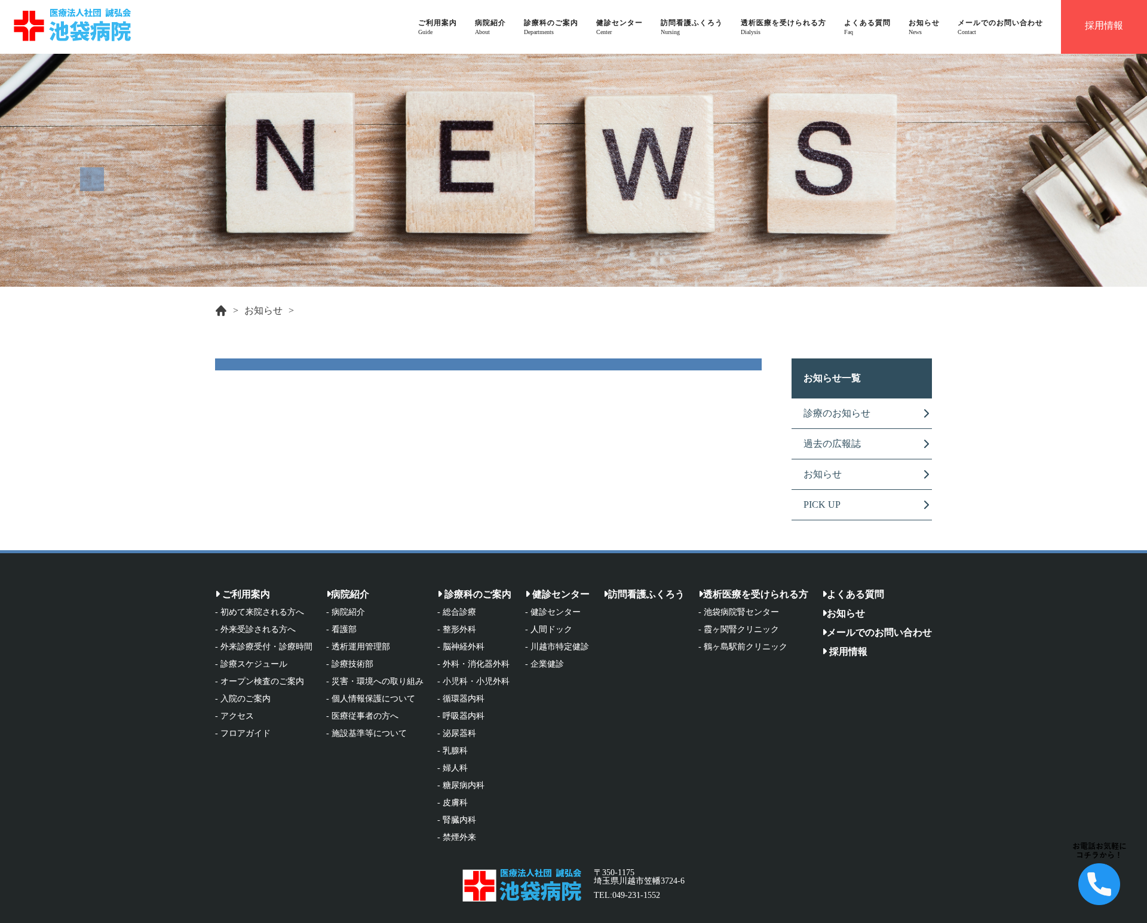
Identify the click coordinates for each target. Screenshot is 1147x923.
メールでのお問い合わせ (879, 632)
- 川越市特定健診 (557, 647)
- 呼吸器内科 (460, 716)
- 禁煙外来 (456, 837)
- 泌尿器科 (456, 733)
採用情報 (847, 651)
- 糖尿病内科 (460, 785)
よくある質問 (855, 594)
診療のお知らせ (836, 413)
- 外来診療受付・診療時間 (263, 647)
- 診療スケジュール (251, 664)
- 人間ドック (548, 629)
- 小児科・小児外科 (473, 681)
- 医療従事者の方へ (362, 716)
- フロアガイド (243, 733)
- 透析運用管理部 (358, 647)
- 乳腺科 (452, 751)
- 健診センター (553, 612)
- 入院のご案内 (243, 699)
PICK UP (822, 504)
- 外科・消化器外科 (473, 664)
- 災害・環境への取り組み (375, 681)
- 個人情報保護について (370, 699)
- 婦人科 (452, 768)
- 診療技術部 (349, 664)
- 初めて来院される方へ (259, 612)
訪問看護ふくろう (646, 594)
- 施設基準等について (366, 733)
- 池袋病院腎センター (738, 612)
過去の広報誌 (832, 443)
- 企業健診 (544, 664)
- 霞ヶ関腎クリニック (738, 629)
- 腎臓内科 (456, 820)
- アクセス (234, 716)
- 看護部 (341, 629)
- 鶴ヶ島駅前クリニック (742, 647)
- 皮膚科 (452, 803)
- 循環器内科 (460, 699)
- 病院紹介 (345, 612)
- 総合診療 (456, 612)
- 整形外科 (456, 629)
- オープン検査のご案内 (259, 681)
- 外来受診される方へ (255, 629)
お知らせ (263, 310)
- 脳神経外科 (460, 647)
